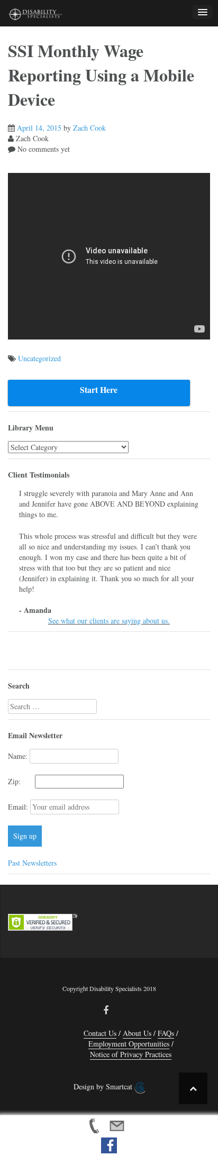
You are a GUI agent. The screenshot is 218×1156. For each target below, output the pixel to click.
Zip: (20, 781)
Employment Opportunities (128, 1044)
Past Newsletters (32, 863)
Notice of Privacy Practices (130, 1054)
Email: (19, 807)
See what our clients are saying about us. (109, 621)
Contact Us (100, 1033)
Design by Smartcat (104, 1086)
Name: (18, 756)
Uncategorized (39, 358)
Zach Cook (89, 128)
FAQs (166, 1033)
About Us (137, 1033)
